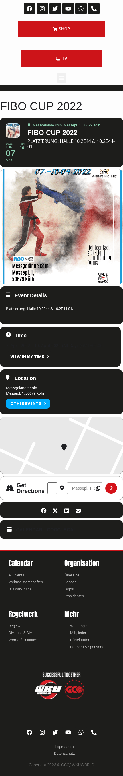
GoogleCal (61, 529)
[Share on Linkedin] (66, 510)
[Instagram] (42, 8)
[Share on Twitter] (55, 510)
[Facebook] (29, 8)
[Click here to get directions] (111, 488)
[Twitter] (55, 8)
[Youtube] (68, 8)
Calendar (29, 529)
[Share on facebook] (44, 510)
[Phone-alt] (94, 8)
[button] (61, 78)
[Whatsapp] (81, 8)
